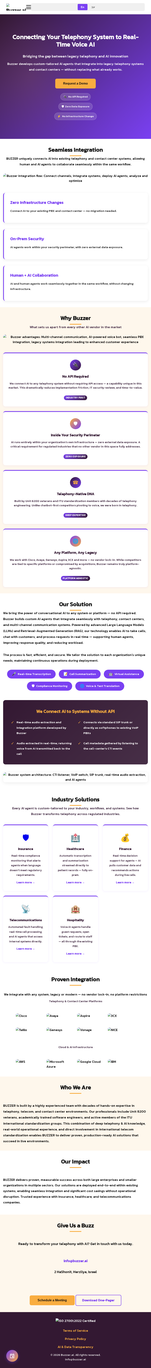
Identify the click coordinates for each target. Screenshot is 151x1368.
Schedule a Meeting (52, 1300)
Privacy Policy (75, 1338)
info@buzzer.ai (75, 1260)
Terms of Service (75, 1330)
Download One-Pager (98, 1300)
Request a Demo (75, 83)
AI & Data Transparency (75, 1346)
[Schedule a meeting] (12, 1356)
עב (93, 7)
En (82, 7)
